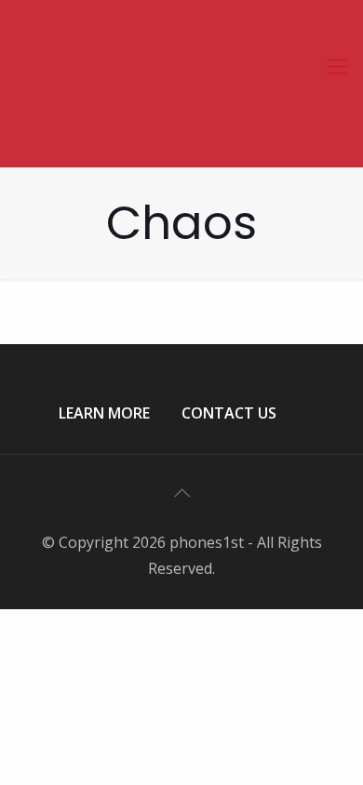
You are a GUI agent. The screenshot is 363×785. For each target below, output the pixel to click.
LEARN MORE (104, 413)
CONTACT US (229, 413)
